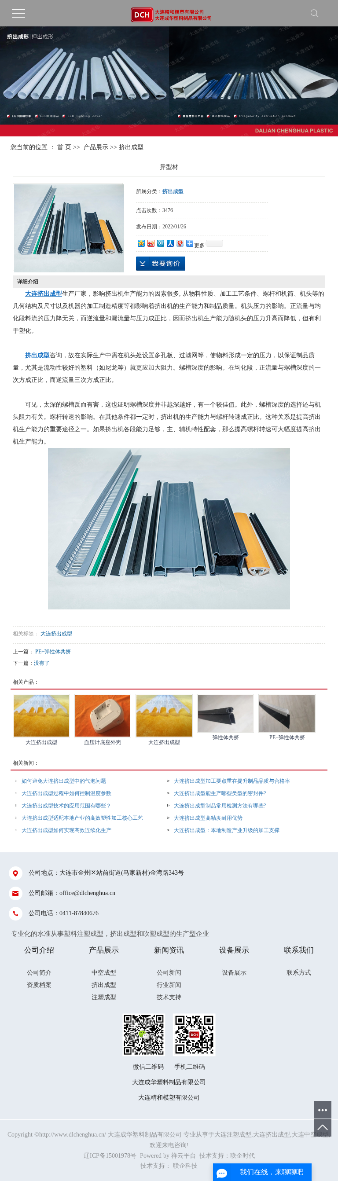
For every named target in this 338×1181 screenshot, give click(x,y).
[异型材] (69, 228)
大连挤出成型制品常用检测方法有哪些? (220, 806)
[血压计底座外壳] (103, 715)
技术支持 (169, 997)
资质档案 (39, 985)
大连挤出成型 (56, 634)
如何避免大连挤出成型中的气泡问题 (64, 781)
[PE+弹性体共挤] (287, 713)
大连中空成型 (310, 1134)
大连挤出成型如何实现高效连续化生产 (66, 830)
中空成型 (104, 972)
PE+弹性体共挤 (53, 652)
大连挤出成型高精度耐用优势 (208, 818)
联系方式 (299, 972)
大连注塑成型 (232, 1134)
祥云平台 (183, 1155)
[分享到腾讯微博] (160, 243)
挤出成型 (131, 147)
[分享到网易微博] (179, 243)
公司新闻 (169, 972)
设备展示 (234, 972)
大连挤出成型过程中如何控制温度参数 (66, 793)
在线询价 (160, 264)
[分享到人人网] (170, 243)
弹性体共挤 (226, 737)
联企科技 (185, 1166)
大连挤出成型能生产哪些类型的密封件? (220, 793)
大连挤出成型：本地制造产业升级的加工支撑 (226, 830)
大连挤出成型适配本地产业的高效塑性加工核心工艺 (82, 818)
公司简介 (39, 972)
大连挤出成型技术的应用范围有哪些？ (66, 806)
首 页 (64, 147)
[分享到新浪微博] (150, 243)
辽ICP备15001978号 (110, 1155)
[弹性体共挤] (225, 713)
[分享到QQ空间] (141, 243)
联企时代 (242, 1155)
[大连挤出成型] (41, 715)
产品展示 (96, 147)
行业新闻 (169, 985)
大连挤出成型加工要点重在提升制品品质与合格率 (232, 781)
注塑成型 (104, 997)
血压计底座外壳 (102, 742)
